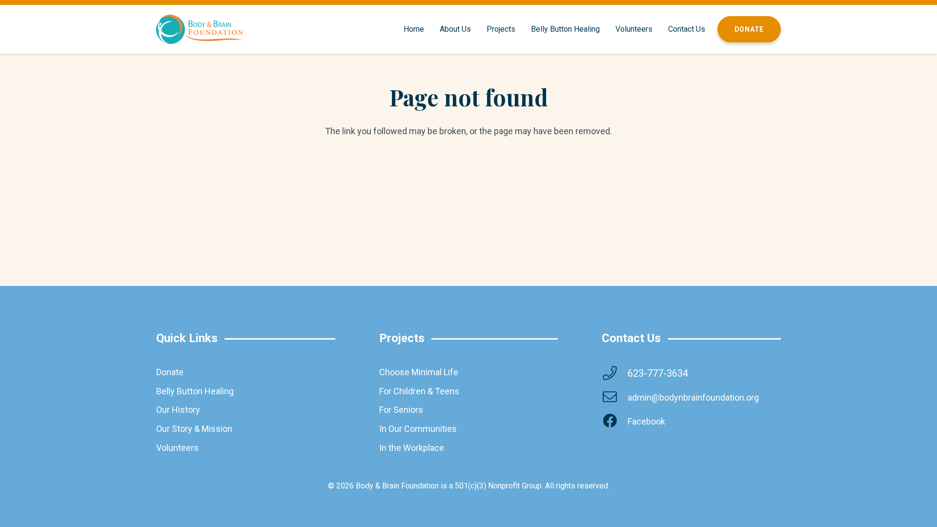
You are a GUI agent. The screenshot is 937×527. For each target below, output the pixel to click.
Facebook (646, 421)
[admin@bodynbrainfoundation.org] (614, 397)
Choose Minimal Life (418, 372)
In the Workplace (411, 448)
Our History (178, 410)
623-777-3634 (658, 373)
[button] (476, 29)
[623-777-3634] (614, 373)
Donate (169, 372)
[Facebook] (614, 421)
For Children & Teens (419, 391)
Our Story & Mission (194, 429)
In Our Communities (418, 429)
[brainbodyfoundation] (199, 29)
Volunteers (177, 448)
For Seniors (401, 410)
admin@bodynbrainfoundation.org (693, 397)
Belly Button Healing (195, 391)
